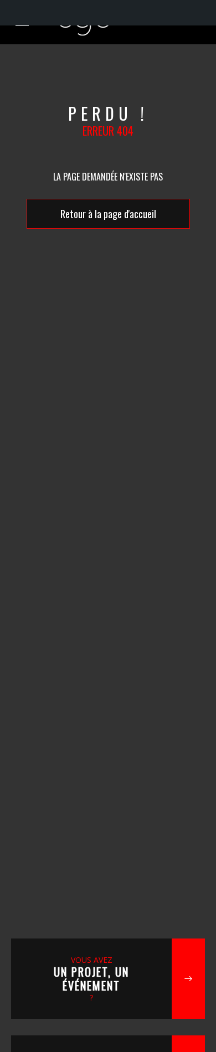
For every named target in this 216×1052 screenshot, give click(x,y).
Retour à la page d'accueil (108, 214)
